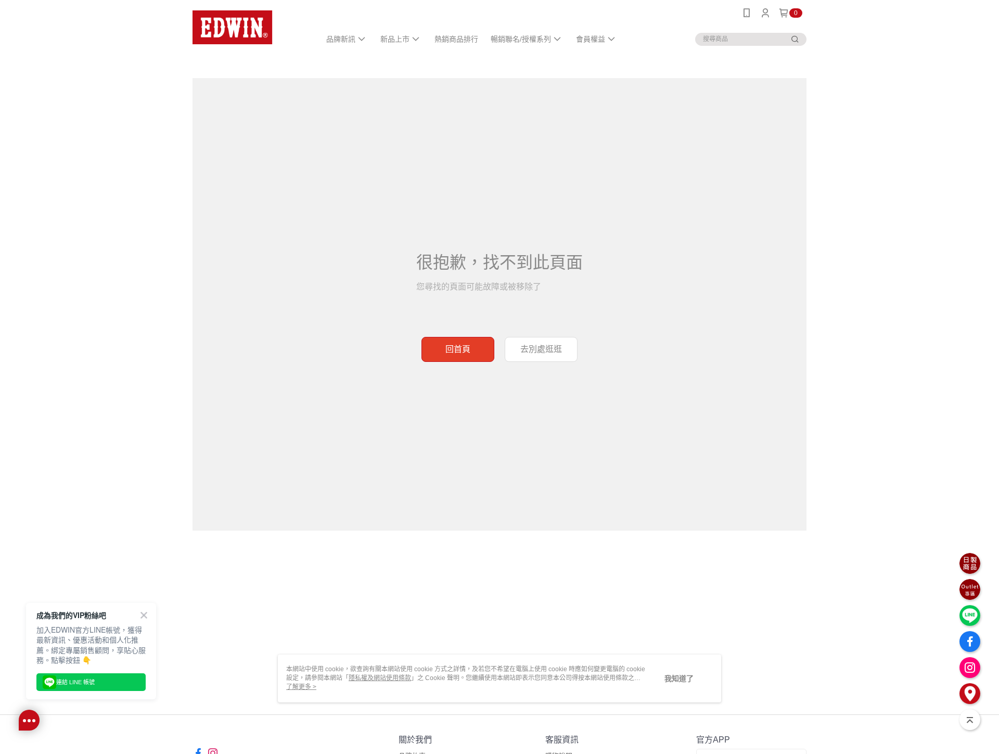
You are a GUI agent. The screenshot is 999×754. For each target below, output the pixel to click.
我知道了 (679, 678)
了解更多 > (301, 686)
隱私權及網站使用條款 (380, 678)
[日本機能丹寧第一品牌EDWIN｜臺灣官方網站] (250, 27)
